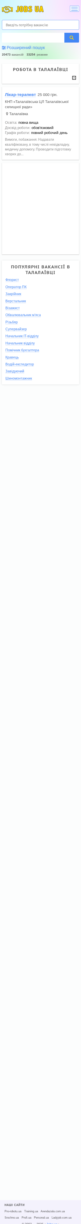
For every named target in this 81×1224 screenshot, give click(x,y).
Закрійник (13, 294)
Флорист (12, 280)
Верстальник (15, 301)
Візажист (12, 308)
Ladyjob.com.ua (61, 1217)
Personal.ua (41, 1217)
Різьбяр (11, 322)
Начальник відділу (20, 343)
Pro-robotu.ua (13, 1211)
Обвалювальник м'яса (23, 315)
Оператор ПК (16, 287)
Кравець (12, 357)
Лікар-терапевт (20, 94)
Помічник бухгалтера (22, 350)
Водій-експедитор (19, 364)
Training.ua (31, 1211)
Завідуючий (14, 371)
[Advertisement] (40, 206)
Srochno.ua (12, 1217)
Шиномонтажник (18, 378)
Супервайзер (16, 329)
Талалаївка (18, 114)
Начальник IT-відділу (22, 336)
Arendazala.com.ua (53, 1211)
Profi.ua (26, 1217)
